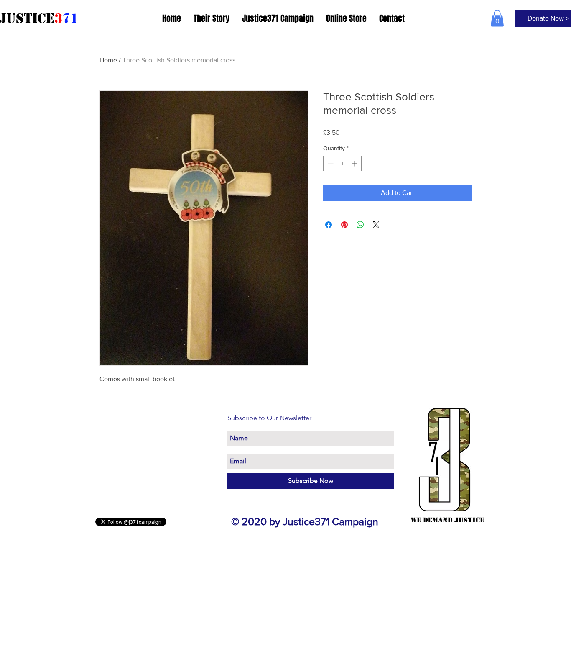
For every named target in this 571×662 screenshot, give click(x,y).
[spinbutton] (342, 163)
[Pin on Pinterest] (344, 225)
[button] (497, 18)
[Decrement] (329, 163)
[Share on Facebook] (329, 225)
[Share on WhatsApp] (360, 225)
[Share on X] (376, 225)
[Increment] (355, 163)
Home (108, 60)
